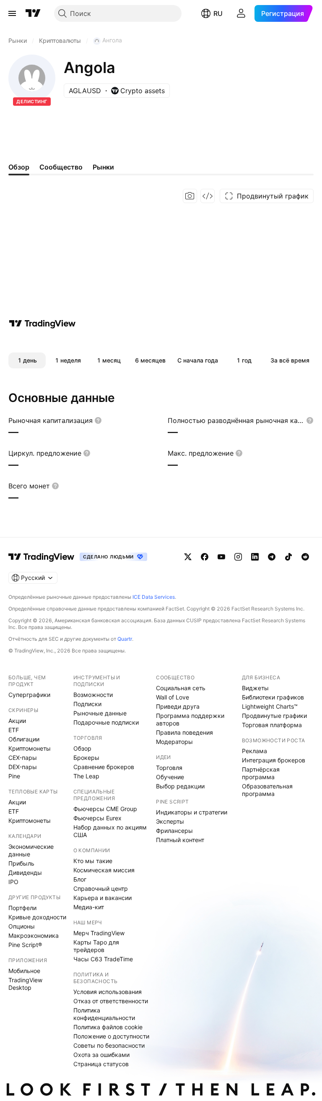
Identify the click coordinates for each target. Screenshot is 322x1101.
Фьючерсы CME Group (105, 808)
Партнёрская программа (261, 773)
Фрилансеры (174, 830)
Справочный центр (100, 888)
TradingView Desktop (25, 983)
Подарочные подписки (106, 722)
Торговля (169, 767)
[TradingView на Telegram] (272, 557)
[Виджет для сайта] (207, 196)
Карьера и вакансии (102, 897)
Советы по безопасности (109, 1045)
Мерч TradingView (99, 933)
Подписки (87, 703)
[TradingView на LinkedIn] (255, 557)
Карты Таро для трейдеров (96, 946)
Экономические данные (31, 850)
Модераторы (174, 741)
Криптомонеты (29, 748)
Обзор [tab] (18, 167)
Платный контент (180, 839)
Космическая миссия (104, 870)
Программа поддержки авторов (190, 719)
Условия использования (107, 991)
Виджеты (255, 687)
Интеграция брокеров (273, 760)
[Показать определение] (98, 420)
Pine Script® (25, 944)
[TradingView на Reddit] (305, 557)
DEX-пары (22, 766)
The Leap (86, 776)
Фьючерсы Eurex (97, 818)
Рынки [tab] (103, 167)
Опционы (21, 926)
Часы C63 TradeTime (103, 959)
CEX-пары (22, 757)
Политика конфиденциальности (104, 1014)
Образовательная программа (267, 790)
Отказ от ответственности (110, 1000)
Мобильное (24, 970)
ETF (13, 729)
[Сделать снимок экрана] (190, 196)
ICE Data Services (153, 597)
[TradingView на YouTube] (221, 557)
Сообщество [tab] (61, 167)
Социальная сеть (180, 687)
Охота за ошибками (101, 1054)
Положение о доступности (111, 1036)
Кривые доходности (37, 917)
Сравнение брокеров (103, 766)
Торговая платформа (272, 724)
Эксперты (170, 821)
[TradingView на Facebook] (204, 557)
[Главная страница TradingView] (33, 13)
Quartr (124, 639)
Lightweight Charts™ (270, 706)
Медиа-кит (88, 907)
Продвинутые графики (274, 715)
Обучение (170, 776)
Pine (14, 776)
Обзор (82, 748)
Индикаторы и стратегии (191, 812)
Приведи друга (178, 706)
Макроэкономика (33, 935)
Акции (17, 720)
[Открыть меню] (12, 13)
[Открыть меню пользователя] (241, 13)
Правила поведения (184, 732)
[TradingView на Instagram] (238, 557)
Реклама (254, 750)
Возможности (93, 694)
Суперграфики (29, 694)
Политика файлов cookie (108, 1027)
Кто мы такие (92, 860)
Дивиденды (25, 872)
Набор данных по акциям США (110, 831)
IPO (13, 881)
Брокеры (86, 757)
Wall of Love (172, 697)
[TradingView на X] (188, 557)
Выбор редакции (180, 786)
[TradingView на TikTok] (288, 557)
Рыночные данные (100, 713)
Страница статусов (101, 1063)
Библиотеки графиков (273, 697)
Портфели (22, 907)
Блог (79, 879)
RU (218, 13)
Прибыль (21, 863)
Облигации (23, 739)
